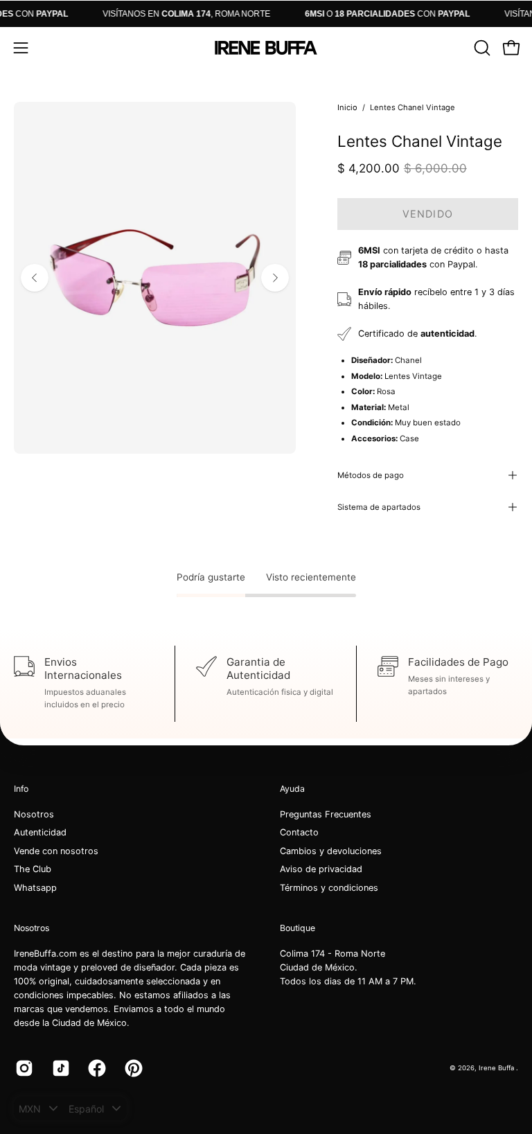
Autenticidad (40, 833)
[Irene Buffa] (266, 47)
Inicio (347, 107)
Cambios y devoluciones (331, 851)
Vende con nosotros (56, 851)
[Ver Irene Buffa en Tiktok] (60, 1068)
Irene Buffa (497, 1068)
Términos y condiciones (329, 888)
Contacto (299, 833)
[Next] (275, 278)
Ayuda (292, 788)
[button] (480, 47)
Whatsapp (35, 888)
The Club (32, 870)
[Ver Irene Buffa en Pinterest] (132, 1068)
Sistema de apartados (378, 507)
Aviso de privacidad (321, 870)
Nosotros (34, 814)
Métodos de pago (370, 475)
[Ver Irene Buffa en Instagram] (23, 1068)
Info (21, 788)
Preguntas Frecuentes (325, 814)
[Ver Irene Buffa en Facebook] (96, 1068)
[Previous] (34, 278)
